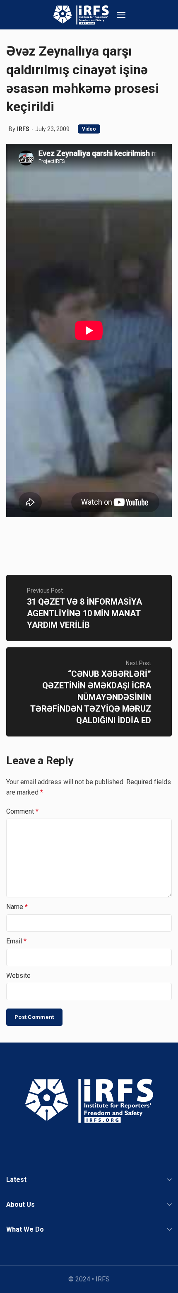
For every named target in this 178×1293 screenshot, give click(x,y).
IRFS (23, 129)
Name (17, 907)
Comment (22, 811)
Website (18, 975)
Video (89, 129)
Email (16, 941)
